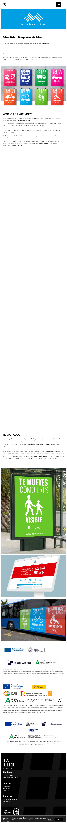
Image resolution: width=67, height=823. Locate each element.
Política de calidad (9, 804)
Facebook (6, 786)
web (55, 123)
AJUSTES (46, 818)
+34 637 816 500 (8, 775)
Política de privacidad (10, 799)
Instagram (6, 788)
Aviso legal (6, 801)
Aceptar (59, 819)
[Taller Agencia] (5, 4)
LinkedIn (6, 791)
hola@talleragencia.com (11, 777)
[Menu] (58, 4)
